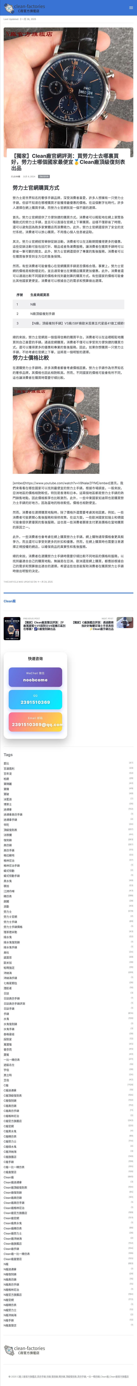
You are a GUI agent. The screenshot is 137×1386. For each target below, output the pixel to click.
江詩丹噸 (9, 891)
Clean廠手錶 (11, 1248)
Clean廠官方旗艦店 (15, 1213)
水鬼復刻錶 (10, 1024)
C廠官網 (9, 1126)
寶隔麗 (8, 784)
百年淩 (8, 773)
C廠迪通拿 (10, 1090)
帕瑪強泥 (9, 967)
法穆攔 (8, 835)
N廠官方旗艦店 (13, 1294)
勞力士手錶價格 (13, 927)
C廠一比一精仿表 (14, 1167)
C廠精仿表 (10, 1136)
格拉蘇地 (9, 855)
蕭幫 (6, 1054)
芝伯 (6, 1080)
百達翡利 (9, 768)
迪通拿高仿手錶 (13, 814)
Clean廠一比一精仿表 (17, 1254)
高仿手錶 (9, 850)
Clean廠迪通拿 (13, 1182)
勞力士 (8, 911)
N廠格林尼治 (11, 1289)
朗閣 (6, 901)
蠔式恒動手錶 (12, 875)
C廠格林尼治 (11, 1116)
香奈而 (8, 1049)
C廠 (6, 1085)
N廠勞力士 (10, 1310)
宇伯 (6, 1070)
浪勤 (6, 906)
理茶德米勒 (10, 932)
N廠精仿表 (10, 1305)
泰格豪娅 (9, 1034)
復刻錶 (8, 840)
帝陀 (6, 824)
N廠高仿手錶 (11, 1284)
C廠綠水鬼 (10, 1146)
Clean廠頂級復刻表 (15, 1187)
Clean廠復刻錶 (13, 1192)
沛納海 (8, 973)
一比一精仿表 (12, 1059)
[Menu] (129, 8)
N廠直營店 (10, 1325)
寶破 (6, 794)
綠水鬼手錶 (10, 947)
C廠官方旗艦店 (13, 1121)
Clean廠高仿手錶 (14, 1202)
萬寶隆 (8, 1044)
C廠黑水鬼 (10, 1131)
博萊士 (8, 804)
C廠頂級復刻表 (13, 1095)
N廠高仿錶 (10, 1279)
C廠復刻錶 (10, 1100)
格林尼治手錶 (12, 865)
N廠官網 (9, 1300)
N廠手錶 (9, 1320)
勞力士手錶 (10, 922)
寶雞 (6, 789)
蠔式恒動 (9, 870)
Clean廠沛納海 (13, 1238)
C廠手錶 (9, 1162)
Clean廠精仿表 (13, 1228)
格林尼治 (9, 860)
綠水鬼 (8, 937)
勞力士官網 (10, 916)
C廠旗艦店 (10, 1157)
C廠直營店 (10, 1172)
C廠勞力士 (10, 1141)
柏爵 (6, 779)
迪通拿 (8, 809)
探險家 (8, 1039)
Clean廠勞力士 (13, 1233)
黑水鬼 (8, 881)
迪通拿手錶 (10, 819)
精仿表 (8, 896)
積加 (6, 886)
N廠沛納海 (10, 1315)
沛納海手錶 (10, 978)
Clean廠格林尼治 (14, 1208)
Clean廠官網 (11, 1218)
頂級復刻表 (44, 176)
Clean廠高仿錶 (13, 1197)
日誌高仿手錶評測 (14, 1003)
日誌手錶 (9, 1008)
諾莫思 (8, 957)
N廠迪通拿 (10, 1269)
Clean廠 (15, 176)
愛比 (6, 763)
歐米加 (8, 962)
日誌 (6, 993)
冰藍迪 (8, 799)
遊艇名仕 (9, 1065)
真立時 (8, 1075)
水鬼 (6, 1019)
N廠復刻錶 (10, 1274)
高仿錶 (8, 845)
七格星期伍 (10, 983)
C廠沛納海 (10, 1151)
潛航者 (8, 988)
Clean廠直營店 (13, 1259)
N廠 (6, 1264)
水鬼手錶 (9, 1029)
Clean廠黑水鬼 (13, 1223)
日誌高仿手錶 (12, 998)
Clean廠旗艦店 (13, 1243)
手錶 (6, 1014)
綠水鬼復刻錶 (12, 942)
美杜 (6, 952)
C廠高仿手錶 (11, 1110)
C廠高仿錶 (10, 1105)
